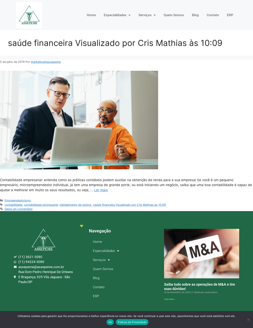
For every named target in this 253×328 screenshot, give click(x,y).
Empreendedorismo (18, 200)
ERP (230, 15)
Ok (110, 322)
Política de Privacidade (132, 322)
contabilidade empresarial (41, 204)
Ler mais (101, 190)
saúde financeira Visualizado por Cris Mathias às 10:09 (129, 204)
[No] (248, 319)
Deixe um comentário (19, 209)
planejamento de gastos (75, 204)
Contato (213, 15)
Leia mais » (170, 299)
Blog (195, 15)
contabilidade (13, 204)
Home (91, 15)
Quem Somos (174, 15)
